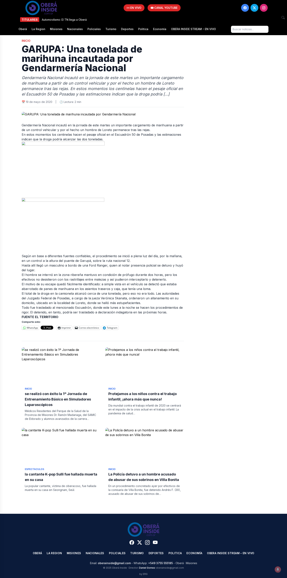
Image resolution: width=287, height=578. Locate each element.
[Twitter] (254, 8)
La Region (38, 29)
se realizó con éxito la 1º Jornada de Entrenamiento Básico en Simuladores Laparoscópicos (58, 399)
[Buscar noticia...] (283, 17)
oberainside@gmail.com (114, 563)
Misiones (56, 29)
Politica (143, 29)
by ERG (143, 574)
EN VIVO (135, 7)
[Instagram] (264, 8)
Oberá (23, 29)
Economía (159, 29)
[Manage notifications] (278, 569)
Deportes (127, 29)
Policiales (94, 29)
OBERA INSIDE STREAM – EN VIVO (193, 29)
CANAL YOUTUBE (165, 7)
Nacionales (75, 29)
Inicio (26, 40)
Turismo (110, 29)
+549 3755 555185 (160, 563)
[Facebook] (245, 8)
